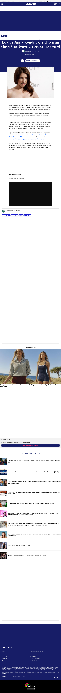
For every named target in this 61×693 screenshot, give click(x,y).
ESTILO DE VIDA (34, 39)
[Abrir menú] (2, 4)
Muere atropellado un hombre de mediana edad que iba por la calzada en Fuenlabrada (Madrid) (33, 472)
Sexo (54, 39)
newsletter (5, 658)
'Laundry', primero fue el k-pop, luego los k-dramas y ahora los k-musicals (27, 555)
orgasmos (27, 215)
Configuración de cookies (36, 651)
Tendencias (6, 215)
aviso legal (33, 656)
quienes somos (5, 654)
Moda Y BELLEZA (49, 39)
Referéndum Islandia (16, 1)
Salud (2, 39)
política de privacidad (35, 658)
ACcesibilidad (33, 660)
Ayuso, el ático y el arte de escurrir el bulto (19, 545)
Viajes (16, 39)
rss (2, 660)
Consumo (12, 39)
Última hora (55, 4)
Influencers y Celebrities (24, 39)
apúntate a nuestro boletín (31, 445)
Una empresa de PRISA (30, 685)
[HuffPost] (7, 647)
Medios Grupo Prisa (30, 689)
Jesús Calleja (42, 1)
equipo (3, 651)
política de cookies (35, 654)
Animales (7, 39)
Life (4, 36)
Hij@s (39, 39)
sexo (20, 215)
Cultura (43, 39)
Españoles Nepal (25, 1)
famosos (14, 215)
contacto (4, 656)
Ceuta (9, 1)
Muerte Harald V (34, 1)
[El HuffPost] (31, 4)
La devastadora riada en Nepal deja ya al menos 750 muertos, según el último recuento (31, 503)
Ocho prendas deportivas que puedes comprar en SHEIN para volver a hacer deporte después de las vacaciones (29, 385)
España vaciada (49, 1)
